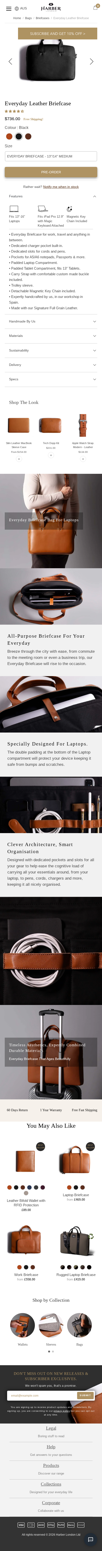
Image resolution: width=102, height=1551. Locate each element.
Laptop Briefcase (76, 1195)
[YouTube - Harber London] (71, 1543)
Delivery (15, 365)
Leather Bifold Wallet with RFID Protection (26, 1203)
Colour (16, 128)
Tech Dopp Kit (51, 443)
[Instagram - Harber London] (47, 1543)
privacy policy (62, 1411)
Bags (28, 18)
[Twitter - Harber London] (30, 1543)
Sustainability (19, 350)
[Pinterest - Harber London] (55, 1543)
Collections (51, 1484)
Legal (51, 1428)
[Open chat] (90, 1539)
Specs (13, 379)
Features (16, 196)
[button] (15, 111)
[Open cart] (95, 7)
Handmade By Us (22, 321)
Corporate (51, 1502)
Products (51, 1465)
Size (8, 146)
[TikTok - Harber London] (63, 1543)
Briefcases (42, 18)
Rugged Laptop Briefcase (76, 1275)
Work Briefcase (26, 1275)
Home (17, 18)
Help (51, 1446)
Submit (85, 1395)
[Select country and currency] (17, 9)
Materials (16, 336)
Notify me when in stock (61, 187)
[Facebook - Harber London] (39, 1543)
